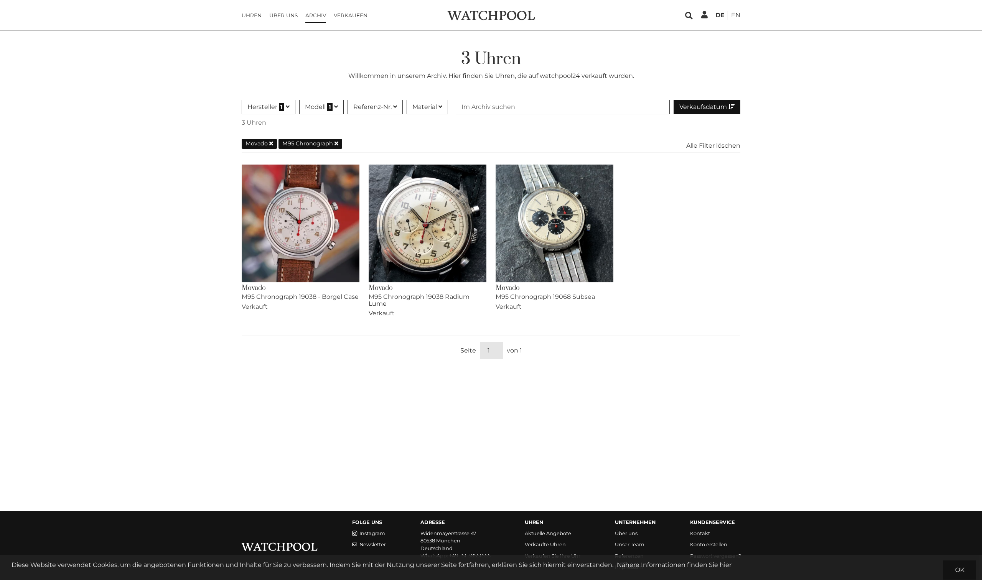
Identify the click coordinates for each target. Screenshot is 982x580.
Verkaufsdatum (703, 106)
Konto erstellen (708, 544)
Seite (468, 350)
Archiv (315, 15)
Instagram (372, 533)
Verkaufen (350, 15)
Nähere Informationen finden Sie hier (674, 564)
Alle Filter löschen (713, 145)
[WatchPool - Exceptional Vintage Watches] (491, 14)
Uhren (252, 15)
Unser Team (629, 544)
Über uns (283, 15)
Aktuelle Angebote (548, 533)
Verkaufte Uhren (545, 544)
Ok (959, 569)
